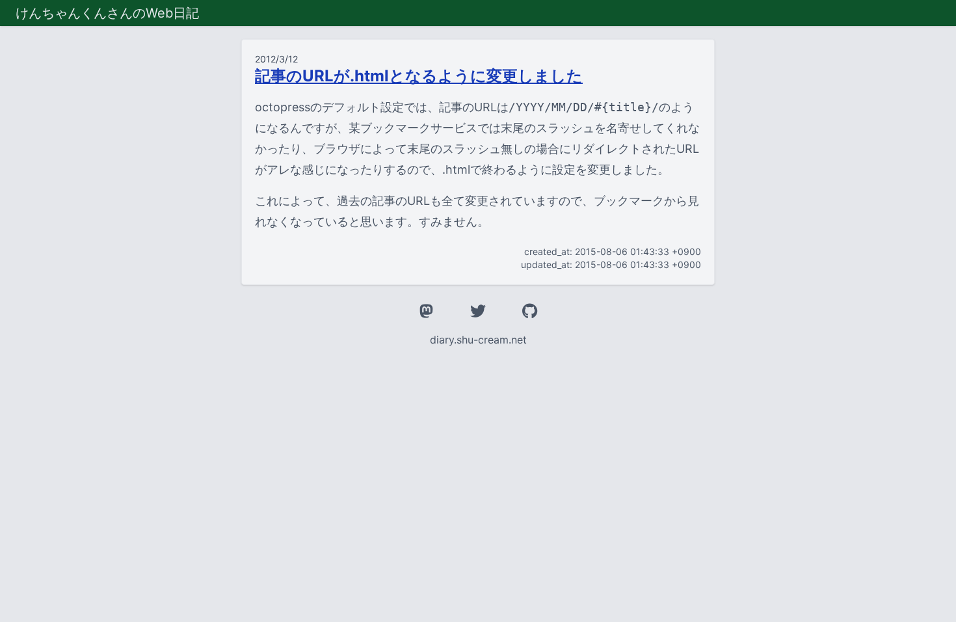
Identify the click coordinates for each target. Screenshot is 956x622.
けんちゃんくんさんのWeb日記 (107, 13)
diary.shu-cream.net (478, 339)
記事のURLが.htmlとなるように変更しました (419, 75)
